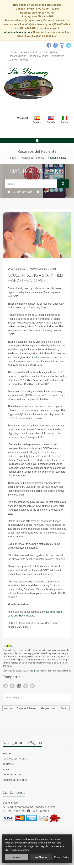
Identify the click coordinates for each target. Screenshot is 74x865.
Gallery (7, 753)
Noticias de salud (22, 192)
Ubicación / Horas (38, 55)
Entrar (24, 59)
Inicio (13, 157)
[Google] (55, 45)
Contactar (8, 763)
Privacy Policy (61, 857)
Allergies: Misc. (48, 708)
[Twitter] (68, 45)
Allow (16, 857)
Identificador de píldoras (44, 52)
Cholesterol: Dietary (26, 708)
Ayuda (24, 52)
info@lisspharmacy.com (18, 32)
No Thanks (41, 857)
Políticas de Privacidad (15, 779)
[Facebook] (48, 45)
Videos (45, 192)
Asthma (8, 708)
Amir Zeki (31, 357)
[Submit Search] (63, 183)
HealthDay (34, 670)
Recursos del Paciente (32, 157)
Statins (64, 708)
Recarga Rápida (17, 55)
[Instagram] (62, 45)
